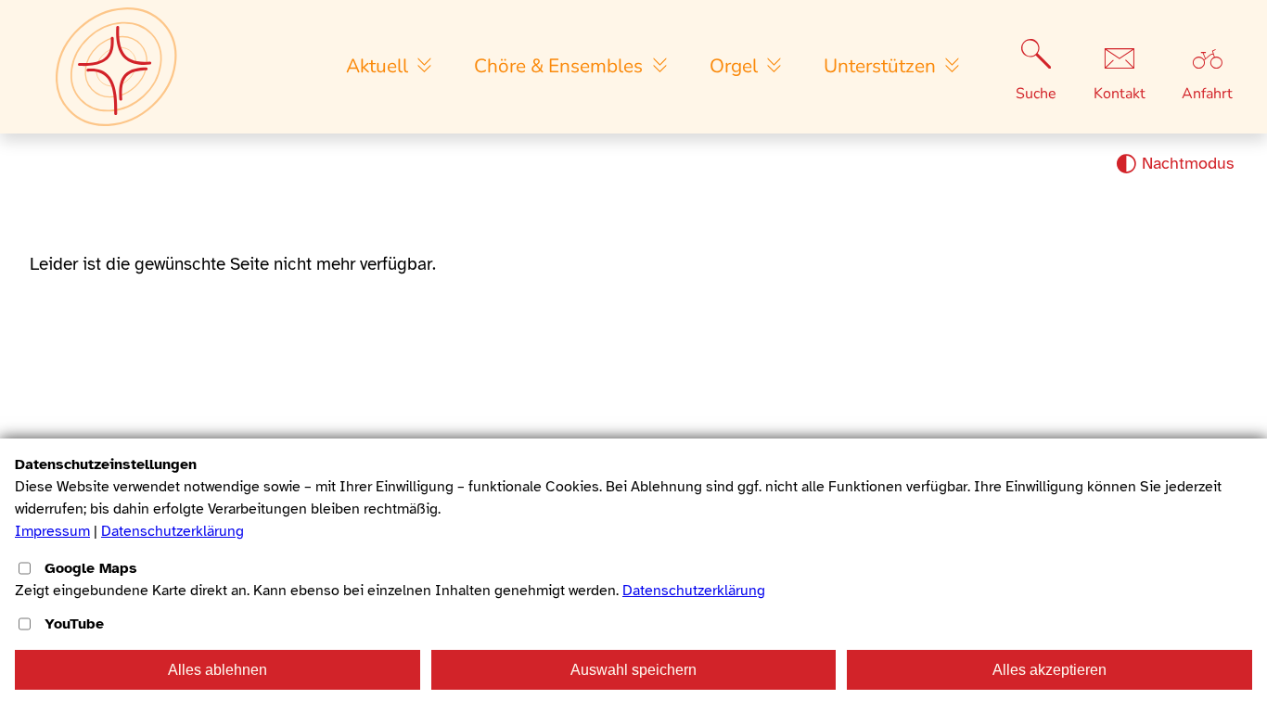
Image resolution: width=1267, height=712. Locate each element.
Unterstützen (882, 66)
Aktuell (379, 66)
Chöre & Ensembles (560, 66)
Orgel (736, 66)
